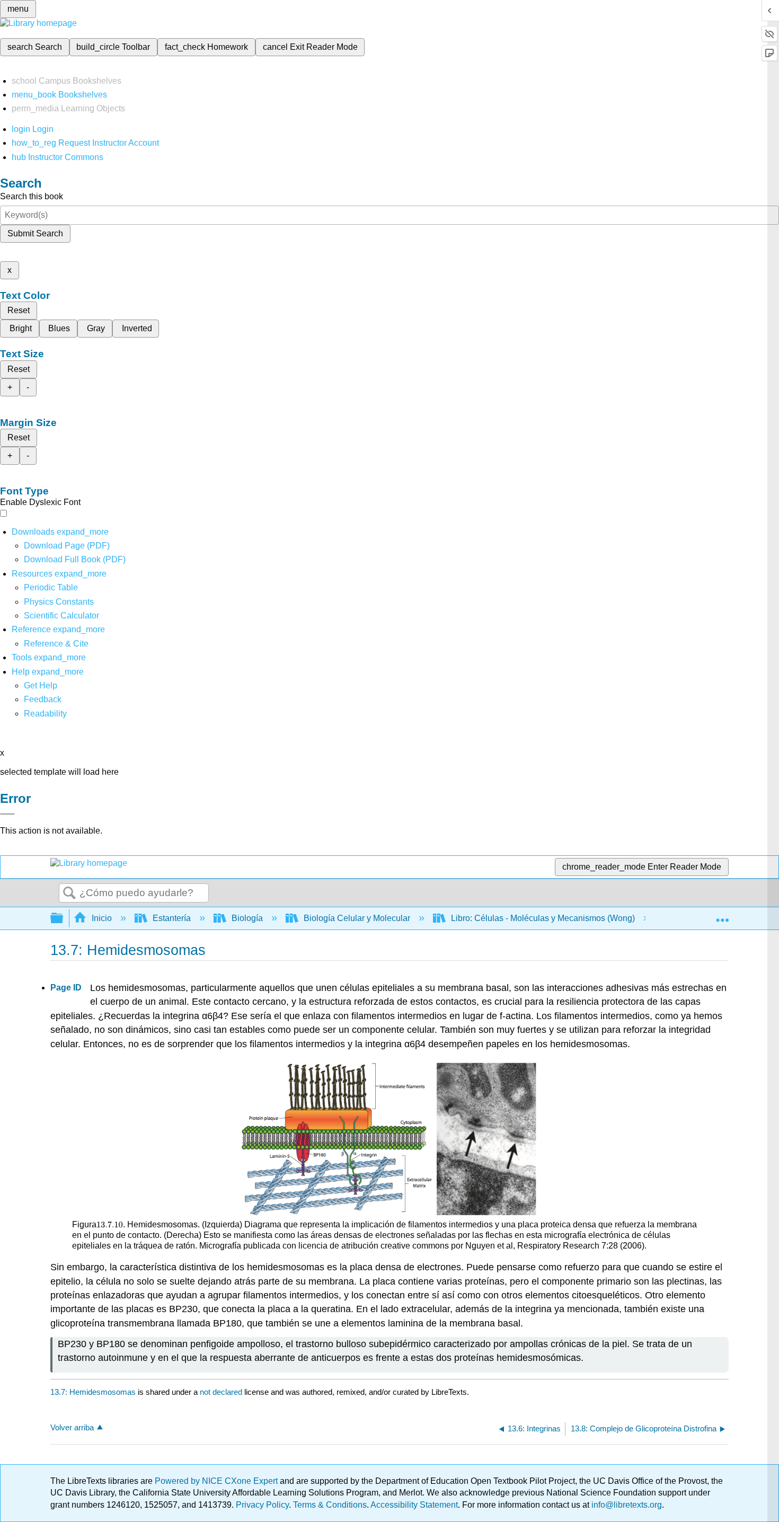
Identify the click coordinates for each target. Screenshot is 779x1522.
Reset (18, 310)
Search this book (31, 196)
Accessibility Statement (414, 1504)
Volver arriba (72, 1427)
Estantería (172, 918)
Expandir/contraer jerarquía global (63, 919)
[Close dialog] (7, 814)
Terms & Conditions (330, 1504)
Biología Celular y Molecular (357, 918)
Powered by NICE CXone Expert (217, 1480)
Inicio (102, 918)
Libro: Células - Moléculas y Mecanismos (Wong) (543, 918)
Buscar (69, 893)
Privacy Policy (262, 1504)
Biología (247, 918)
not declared (222, 1391)
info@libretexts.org (625, 1504)
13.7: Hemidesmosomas (93, 1391)
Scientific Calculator (61, 615)
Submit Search (35, 233)
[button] (42, 699)
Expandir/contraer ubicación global (722, 915)
